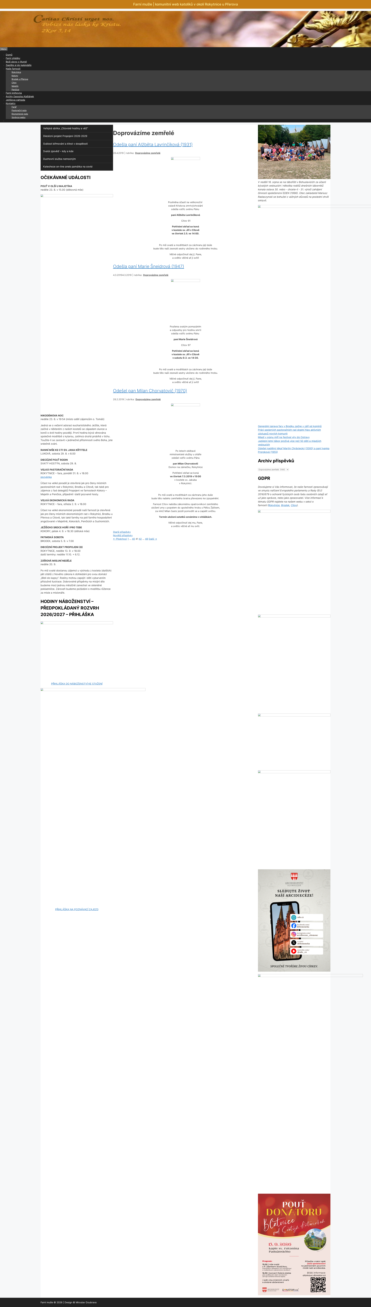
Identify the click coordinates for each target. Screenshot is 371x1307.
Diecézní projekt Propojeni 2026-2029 (65, 136)
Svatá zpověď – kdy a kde (58, 151)
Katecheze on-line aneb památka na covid (67, 166)
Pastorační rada (19, 110)
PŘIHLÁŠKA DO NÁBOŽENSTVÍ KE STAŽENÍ (76, 683)
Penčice (15, 89)
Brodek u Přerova (20, 79)
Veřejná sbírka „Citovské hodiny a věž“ (65, 128)
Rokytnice (16, 72)
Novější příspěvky (123, 535)
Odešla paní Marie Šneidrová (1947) (148, 266)
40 (133, 538)
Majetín (15, 86)
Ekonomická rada (20, 114)
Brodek (285, 505)
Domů (9, 54)
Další (153, 538)
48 (146, 538)
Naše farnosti (13, 68)
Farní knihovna (14, 92)
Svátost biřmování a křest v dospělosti (65, 143)
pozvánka (46, 477)
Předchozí (120, 538)
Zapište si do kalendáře (18, 65)
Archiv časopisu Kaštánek (20, 96)
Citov (14, 82)
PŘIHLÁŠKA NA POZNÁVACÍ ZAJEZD (76, 909)
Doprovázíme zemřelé (147, 153)
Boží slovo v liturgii (16, 61)
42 (140, 538)
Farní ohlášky (13, 58)
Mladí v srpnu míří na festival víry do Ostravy (284, 437)
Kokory (15, 75)
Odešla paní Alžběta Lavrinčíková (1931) (153, 144)
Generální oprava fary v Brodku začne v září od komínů (290, 426)
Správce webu (18, 117)
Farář (14, 107)
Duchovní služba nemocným (59, 158)
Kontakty (11, 103)
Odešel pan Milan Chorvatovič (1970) (150, 390)
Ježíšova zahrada (15, 99)
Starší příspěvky (122, 531)
